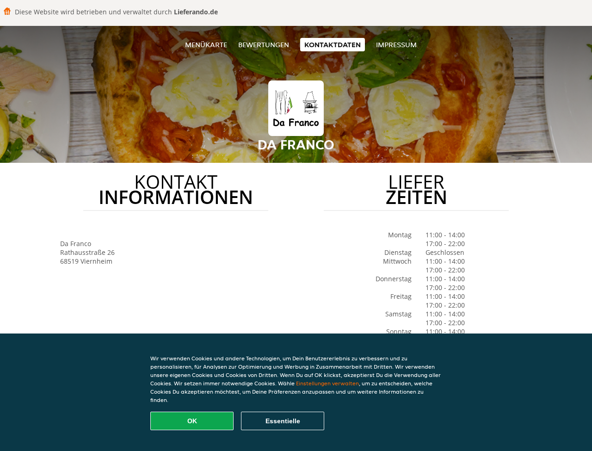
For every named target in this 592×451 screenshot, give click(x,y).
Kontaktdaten (332, 44)
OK (192, 421)
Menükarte (206, 44)
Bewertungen (263, 44)
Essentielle (282, 421)
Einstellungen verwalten (327, 383)
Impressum (396, 44)
